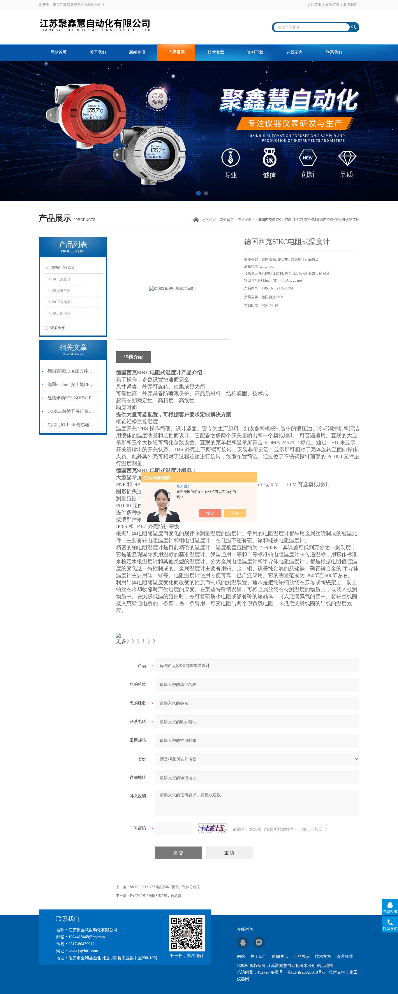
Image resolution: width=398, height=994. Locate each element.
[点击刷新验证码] (212, 828)
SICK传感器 (61, 302)
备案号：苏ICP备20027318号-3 (298, 972)
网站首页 (58, 52)
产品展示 (176, 52)
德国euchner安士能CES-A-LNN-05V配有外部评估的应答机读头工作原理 (71, 384)
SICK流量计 (61, 279)
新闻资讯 (137, 52)
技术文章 (216, 52)
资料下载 (255, 52)
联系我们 (351, 5)
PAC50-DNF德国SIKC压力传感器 (155, 896)
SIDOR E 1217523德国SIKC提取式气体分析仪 (165, 887)
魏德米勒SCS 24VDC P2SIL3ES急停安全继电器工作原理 (71, 398)
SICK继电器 (61, 291)
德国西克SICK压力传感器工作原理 (71, 371)
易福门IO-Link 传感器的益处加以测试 (71, 424)
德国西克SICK (62, 267)
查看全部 (58, 328)
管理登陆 (345, 956)
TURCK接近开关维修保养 (71, 411)
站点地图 (325, 965)
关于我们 (98, 52)
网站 (241, 956)
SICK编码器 (61, 313)
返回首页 (314, 5)
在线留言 (332, 5)
